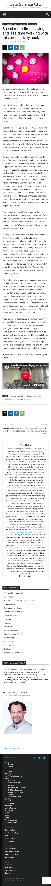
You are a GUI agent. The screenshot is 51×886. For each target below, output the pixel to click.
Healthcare (8, 626)
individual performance (33, 396)
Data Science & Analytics (14, 612)
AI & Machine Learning (13, 593)
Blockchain (8, 597)
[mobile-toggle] (4, 14)
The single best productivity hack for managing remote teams (37, 431)
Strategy (7, 649)
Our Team (8, 865)
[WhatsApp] (22, 47)
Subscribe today (10, 849)
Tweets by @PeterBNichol (13, 748)
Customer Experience (13, 608)
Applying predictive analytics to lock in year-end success (14, 429)
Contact (8, 873)
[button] (47, 14)
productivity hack (9, 399)
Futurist (7, 623)
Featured (7, 619)
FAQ (6, 835)
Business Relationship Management (19, 600)
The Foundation (10, 870)
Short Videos (32, 24)
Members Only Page (12, 833)
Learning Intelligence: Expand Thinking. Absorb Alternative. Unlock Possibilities (26, 532)
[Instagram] (39, 758)
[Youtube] (30, 576)
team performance (24, 399)
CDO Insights (13, 20)
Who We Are (9, 867)
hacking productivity (16, 396)
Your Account (9, 857)
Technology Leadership (13, 652)
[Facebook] (16, 47)
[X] (4, 47)
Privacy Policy (9, 841)
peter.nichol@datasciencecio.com (16, 695)
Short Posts (8, 641)
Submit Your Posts (11, 854)
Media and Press (11, 630)
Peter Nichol (9, 42)
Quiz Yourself (9, 638)
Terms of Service (10, 838)
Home (4, 20)
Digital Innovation (11, 615)
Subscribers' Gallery (12, 851)
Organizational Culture (19, 24)
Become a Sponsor (11, 830)
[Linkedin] (10, 47)
